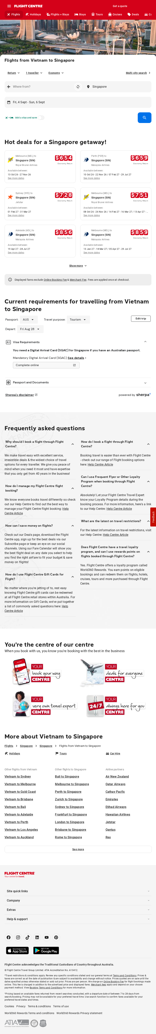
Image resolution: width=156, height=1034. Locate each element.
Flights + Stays (60, 14)
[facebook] (9, 937)
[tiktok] (28, 937)
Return (12, 72)
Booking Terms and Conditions (46, 987)
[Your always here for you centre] (114, 705)
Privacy (20, 1006)
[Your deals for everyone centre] (114, 673)
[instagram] (18, 937)
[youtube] (47, 937)
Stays (82, 14)
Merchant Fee (78, 279)
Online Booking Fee (55, 279)
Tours (99, 14)
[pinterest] (56, 937)
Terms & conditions (39, 1006)
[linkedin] (37, 937)
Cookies (9, 1006)
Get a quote (120, 6)
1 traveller (32, 72)
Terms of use (60, 1006)
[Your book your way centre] (41, 673)
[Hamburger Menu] (9, 6)
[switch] (40, 119)
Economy (54, 72)
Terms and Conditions (124, 975)
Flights (15, 14)
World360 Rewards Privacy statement (79, 1013)
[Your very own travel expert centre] (41, 705)
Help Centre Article (100, 464)
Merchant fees (98, 984)
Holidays (35, 14)
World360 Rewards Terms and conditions (29, 1013)
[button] (78, 849)
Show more (76, 265)
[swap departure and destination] (78, 87)
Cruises (117, 14)
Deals (135, 14)
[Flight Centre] (28, 6)
